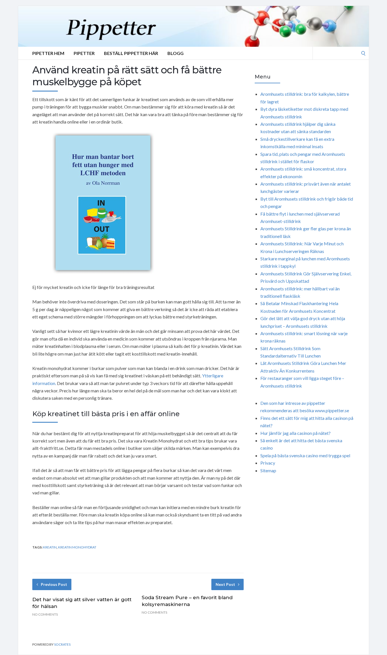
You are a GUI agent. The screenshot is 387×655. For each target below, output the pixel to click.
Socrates (62, 644)
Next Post (225, 584)
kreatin (50, 547)
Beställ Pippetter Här (131, 53)
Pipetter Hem (48, 53)
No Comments (45, 614)
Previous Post (54, 584)
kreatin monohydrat (77, 547)
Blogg (175, 53)
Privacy (267, 462)
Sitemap (268, 470)
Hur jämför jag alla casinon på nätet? (295, 433)
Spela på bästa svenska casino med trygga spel (305, 455)
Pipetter (84, 53)
